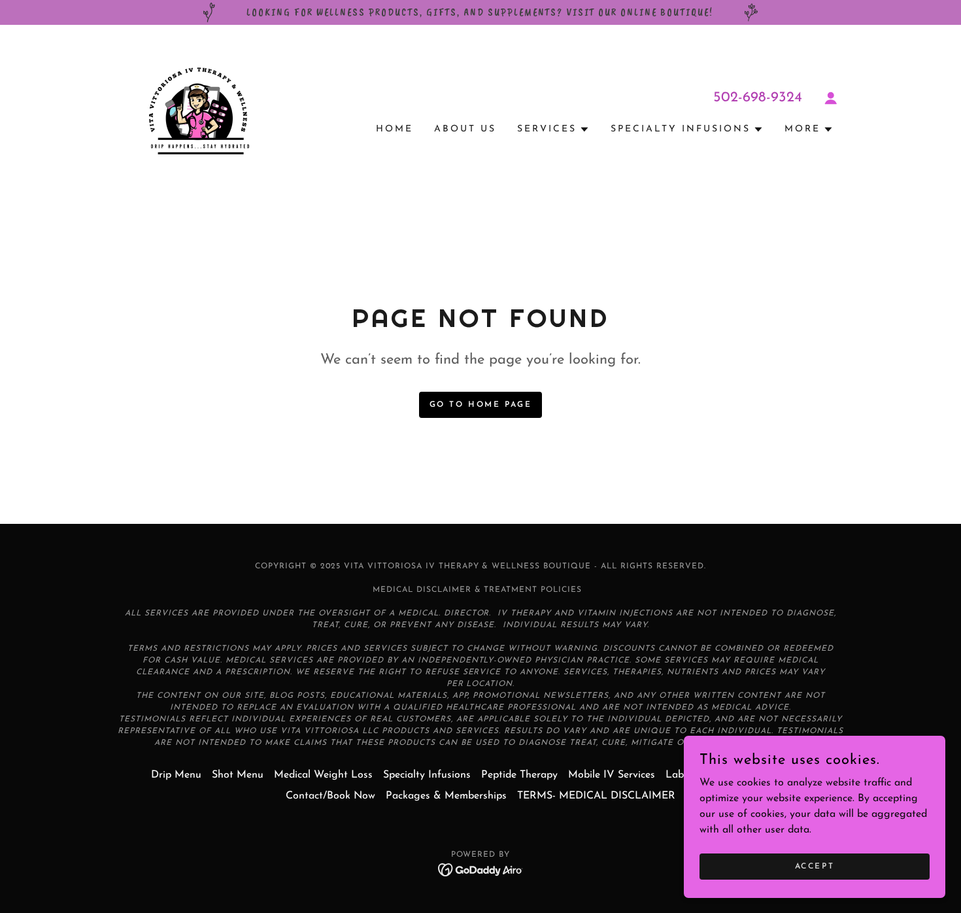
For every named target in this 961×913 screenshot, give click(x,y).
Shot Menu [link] (237, 775)
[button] (831, 98)
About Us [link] (465, 129)
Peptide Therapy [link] (519, 775)
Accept (814, 866)
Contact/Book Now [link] (330, 796)
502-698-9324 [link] (757, 97)
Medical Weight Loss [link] (323, 775)
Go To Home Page (481, 405)
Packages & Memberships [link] (446, 796)
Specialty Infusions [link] (427, 775)
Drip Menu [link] (176, 775)
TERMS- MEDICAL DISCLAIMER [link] (596, 796)
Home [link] (394, 129)
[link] (198, 110)
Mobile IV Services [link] (611, 775)
